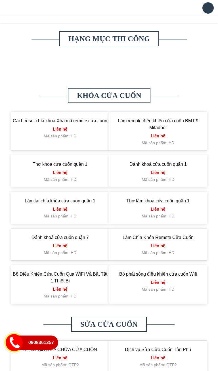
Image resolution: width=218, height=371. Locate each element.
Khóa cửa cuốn (109, 106)
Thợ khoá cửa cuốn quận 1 (60, 175)
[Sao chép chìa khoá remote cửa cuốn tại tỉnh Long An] (148, 77)
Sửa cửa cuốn (109, 335)
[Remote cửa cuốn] (148, 68)
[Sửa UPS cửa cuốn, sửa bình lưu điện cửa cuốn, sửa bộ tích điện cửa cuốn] (70, 68)
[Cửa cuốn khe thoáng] (70, 85)
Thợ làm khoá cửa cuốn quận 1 (158, 211)
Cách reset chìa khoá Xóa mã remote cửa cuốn (60, 131)
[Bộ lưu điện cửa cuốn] (30, 85)
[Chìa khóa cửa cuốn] (41, 22)
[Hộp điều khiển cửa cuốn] (30, 77)
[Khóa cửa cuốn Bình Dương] (188, 77)
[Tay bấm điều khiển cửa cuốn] (188, 68)
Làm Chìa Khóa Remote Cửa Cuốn (158, 248)
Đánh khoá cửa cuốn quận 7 (60, 248)
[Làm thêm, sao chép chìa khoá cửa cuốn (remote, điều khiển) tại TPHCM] (109, 68)
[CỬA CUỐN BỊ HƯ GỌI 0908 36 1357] (109, 77)
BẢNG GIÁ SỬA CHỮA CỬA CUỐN (60, 360)
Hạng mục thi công (109, 49)
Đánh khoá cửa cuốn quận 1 (158, 175)
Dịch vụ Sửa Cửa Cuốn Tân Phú (158, 360)
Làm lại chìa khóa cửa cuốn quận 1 (60, 211)
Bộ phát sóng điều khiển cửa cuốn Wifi (158, 284)
